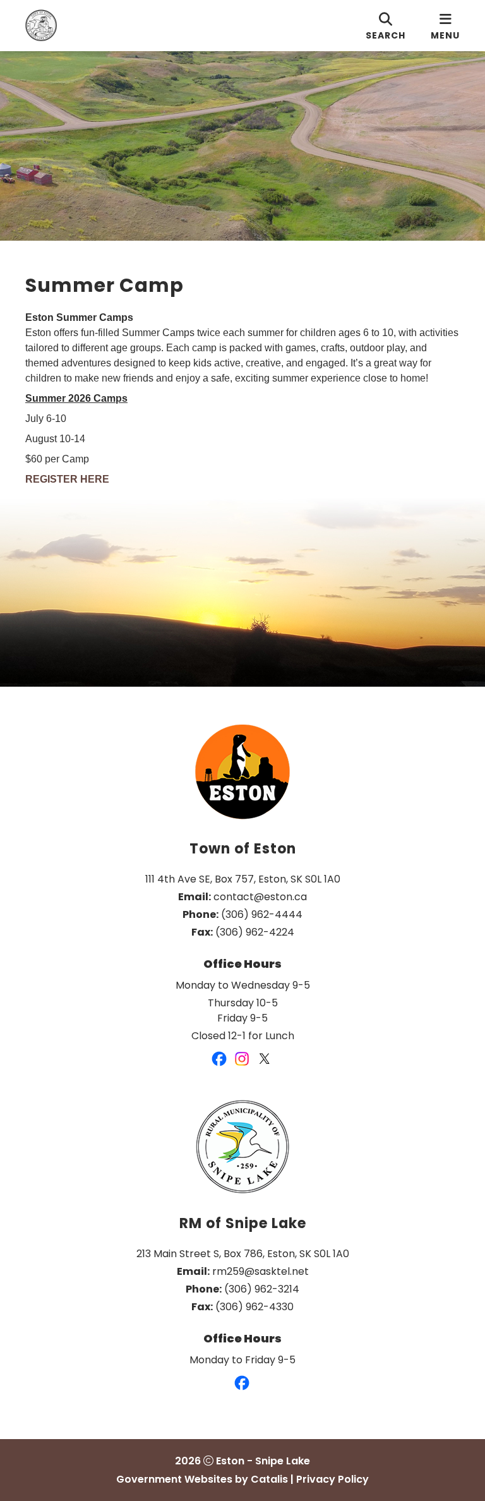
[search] (385, 25)
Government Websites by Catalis (202, 1479)
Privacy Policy (332, 1479)
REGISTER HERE (67, 479)
